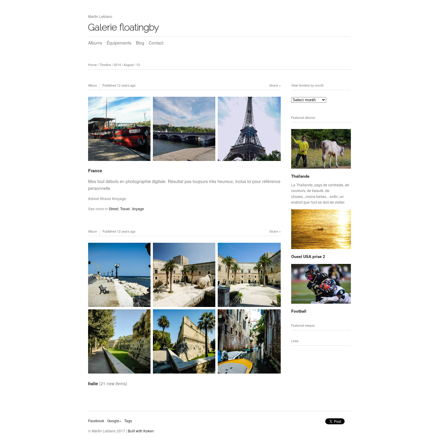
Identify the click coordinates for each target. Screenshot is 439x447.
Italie (107, 383)
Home (92, 64)
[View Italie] (184, 308)
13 (138, 64)
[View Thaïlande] (321, 165)
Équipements (119, 43)
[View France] (184, 129)
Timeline (105, 64)
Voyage (138, 208)
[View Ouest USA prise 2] (321, 245)
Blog (140, 43)
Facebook (96, 420)
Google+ (114, 420)
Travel (125, 208)
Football (298, 311)
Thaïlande (300, 176)
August (128, 64)
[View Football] (321, 300)
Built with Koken (141, 430)
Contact (156, 43)
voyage (120, 198)
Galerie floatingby (123, 27)
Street (113, 208)
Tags (128, 420)
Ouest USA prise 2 (308, 256)
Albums (95, 43)
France (95, 170)
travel (106, 198)
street (94, 198)
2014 (117, 64)
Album (92, 85)
